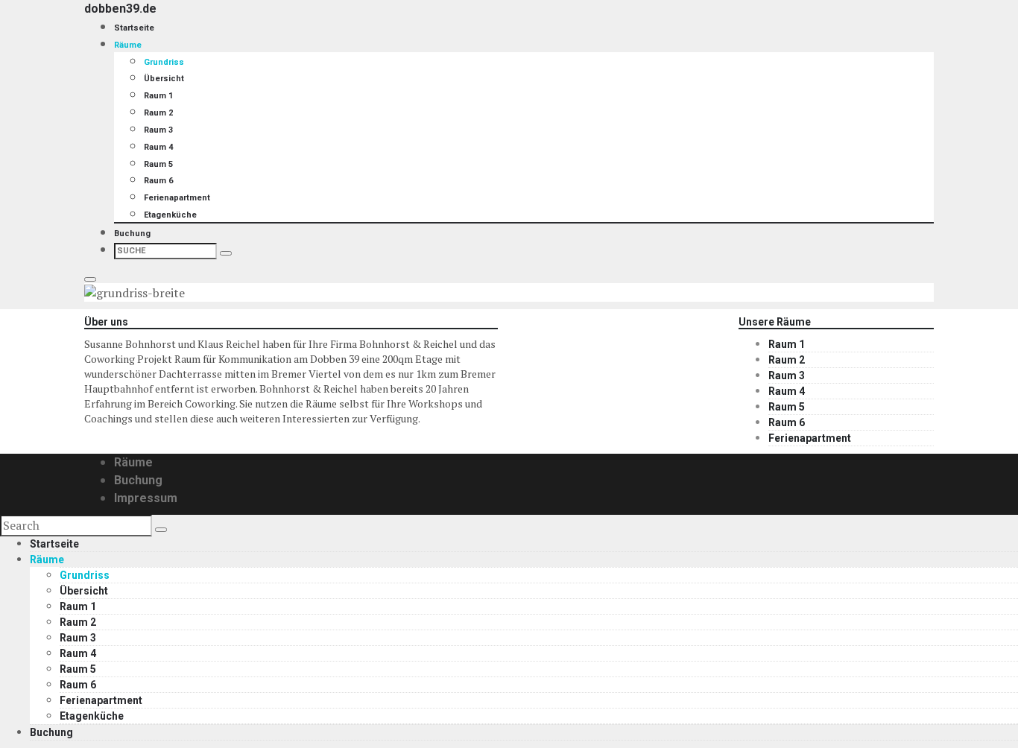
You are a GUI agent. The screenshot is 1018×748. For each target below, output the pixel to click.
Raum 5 (158, 164)
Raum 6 (158, 181)
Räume (128, 45)
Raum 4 (158, 147)
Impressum (145, 498)
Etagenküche (170, 215)
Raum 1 (158, 96)
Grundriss (164, 62)
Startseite (134, 28)
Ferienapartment (177, 198)
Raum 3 (158, 130)
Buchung (132, 233)
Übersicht (164, 78)
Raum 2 (158, 113)
